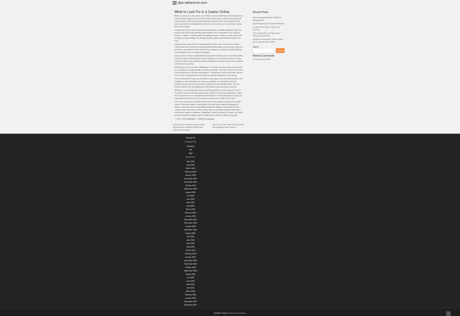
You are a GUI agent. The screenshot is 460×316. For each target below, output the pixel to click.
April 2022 (190, 288)
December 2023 (190, 219)
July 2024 (190, 195)
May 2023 (190, 243)
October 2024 (190, 185)
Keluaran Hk (190, 138)
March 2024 (190, 209)
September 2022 (190, 271)
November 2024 (190, 182)
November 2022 (190, 264)
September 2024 (190, 189)
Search (256, 47)
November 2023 (190, 223)
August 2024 (190, 192)
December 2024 (190, 178)
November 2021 (190, 305)
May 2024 (190, 202)
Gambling (210, 119)
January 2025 (190, 175)
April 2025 (190, 165)
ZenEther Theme (220, 313)
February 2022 (190, 294)
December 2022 (190, 260)
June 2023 (190, 240)
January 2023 (190, 257)
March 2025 (190, 168)
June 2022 (190, 281)
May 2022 (190, 284)
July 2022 (190, 277)
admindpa (191, 119)
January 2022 (190, 298)
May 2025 (190, 161)
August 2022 (190, 274)
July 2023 (190, 236)
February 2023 (190, 254)
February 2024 (190, 213)
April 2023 (190, 247)
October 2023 (190, 226)
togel (190, 153)
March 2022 (190, 291)
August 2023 (190, 233)
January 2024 (190, 216)
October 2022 (190, 267)
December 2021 (190, 301)
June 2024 (190, 199)
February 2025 (190, 172)
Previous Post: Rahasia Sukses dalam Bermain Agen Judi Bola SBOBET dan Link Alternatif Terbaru (189, 127)
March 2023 (190, 250)
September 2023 (190, 230)
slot (190, 149)
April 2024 (190, 206)
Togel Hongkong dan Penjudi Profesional (268, 23)
